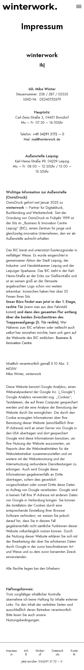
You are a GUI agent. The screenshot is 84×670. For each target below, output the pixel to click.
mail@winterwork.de (46, 139)
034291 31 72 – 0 (50, 661)
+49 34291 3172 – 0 (48, 134)
